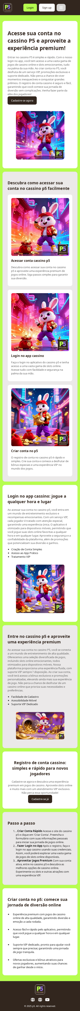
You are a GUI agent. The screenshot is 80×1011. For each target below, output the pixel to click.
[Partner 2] (40, 999)
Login (30, 7)
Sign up (46, 7)
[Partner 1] (32, 999)
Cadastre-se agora (22, 100)
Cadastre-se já (40, 799)
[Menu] (61, 7)
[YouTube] (47, 999)
